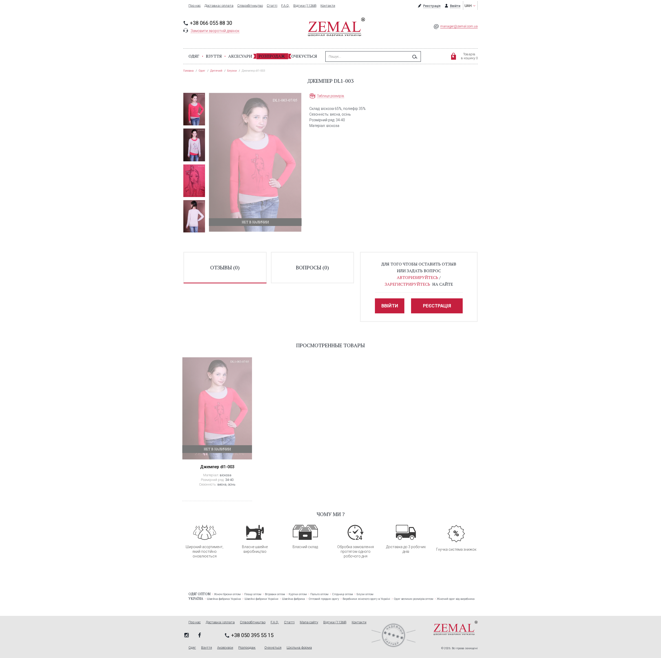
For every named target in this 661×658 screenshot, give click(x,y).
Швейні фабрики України (261, 599)
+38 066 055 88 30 (211, 23)
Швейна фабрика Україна (224, 599)
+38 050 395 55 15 (252, 635)
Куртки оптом (298, 594)
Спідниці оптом (342, 594)
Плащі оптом (252, 594)
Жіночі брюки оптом (227, 594)
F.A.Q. (285, 5)
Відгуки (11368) (305, 5)
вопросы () (312, 267)
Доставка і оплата (218, 5)
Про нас (194, 5)
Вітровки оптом (275, 594)
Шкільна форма (299, 647)
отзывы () (225, 267)
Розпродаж (271, 56)
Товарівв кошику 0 (469, 56)
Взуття (214, 56)
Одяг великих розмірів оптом (413, 599)
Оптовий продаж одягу (324, 599)
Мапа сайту (309, 622)
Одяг (193, 56)
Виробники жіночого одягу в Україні (366, 599)
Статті (272, 5)
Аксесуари (240, 56)
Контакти (327, 5)
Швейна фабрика (293, 599)
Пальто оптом (319, 594)
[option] (194, 109)
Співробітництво (250, 5)
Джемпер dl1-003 (217, 466)
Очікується (304, 56)
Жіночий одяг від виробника (456, 599)
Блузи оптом (365, 594)
